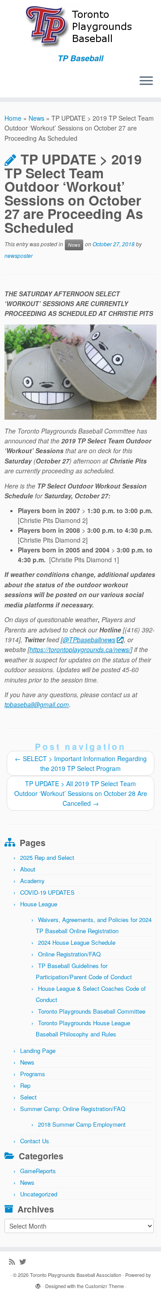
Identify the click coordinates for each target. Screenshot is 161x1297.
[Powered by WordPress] (38, 1284)
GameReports (38, 1170)
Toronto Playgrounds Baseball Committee (91, 1011)
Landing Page (37, 1050)
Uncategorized (38, 1194)
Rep (25, 1085)
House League (38, 904)
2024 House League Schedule (76, 942)
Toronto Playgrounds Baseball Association (75, 1274)
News (36, 118)
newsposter (18, 255)
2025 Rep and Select (47, 857)
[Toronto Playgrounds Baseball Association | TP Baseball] (80, 26)
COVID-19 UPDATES (47, 892)
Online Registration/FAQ (69, 954)
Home (12, 118)
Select (28, 1097)
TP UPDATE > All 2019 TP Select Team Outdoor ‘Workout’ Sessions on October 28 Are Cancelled (80, 793)
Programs (32, 1074)
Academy (32, 880)
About (27, 869)
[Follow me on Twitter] (24, 1261)
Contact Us (34, 1141)
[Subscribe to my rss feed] (14, 1261)
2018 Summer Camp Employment (82, 1124)
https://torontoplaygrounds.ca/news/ (80, 649)
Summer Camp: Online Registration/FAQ (72, 1108)
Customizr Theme (104, 1285)
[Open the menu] (146, 81)
